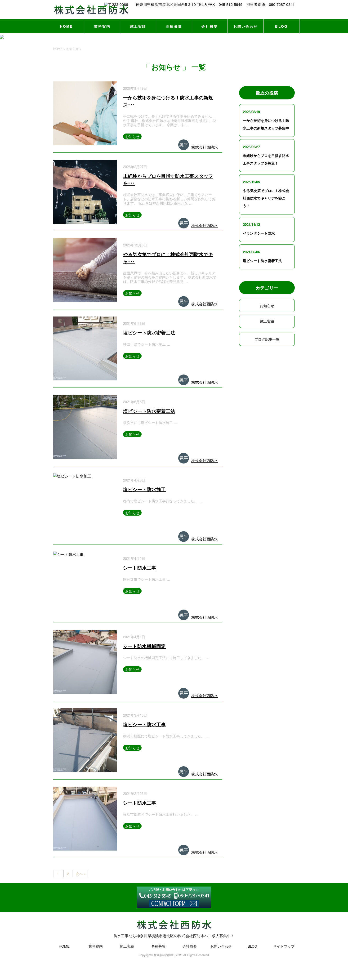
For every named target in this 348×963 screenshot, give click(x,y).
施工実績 (138, 26)
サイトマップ (283, 946)
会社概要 (209, 26)
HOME (66, 26)
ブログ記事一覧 (266, 339)
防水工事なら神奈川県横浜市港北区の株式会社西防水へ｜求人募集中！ (174, 935)
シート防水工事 (139, 567)
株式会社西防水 (204, 147)
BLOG (281, 26)
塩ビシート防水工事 (144, 724)
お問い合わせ (245, 26)
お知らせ (132, 136)
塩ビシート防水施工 (144, 489)
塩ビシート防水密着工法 (149, 332)
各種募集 (174, 26)
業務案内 (102, 26)
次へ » (81, 873)
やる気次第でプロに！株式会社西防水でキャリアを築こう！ (266, 198)
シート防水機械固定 (144, 645)
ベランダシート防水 (259, 233)
